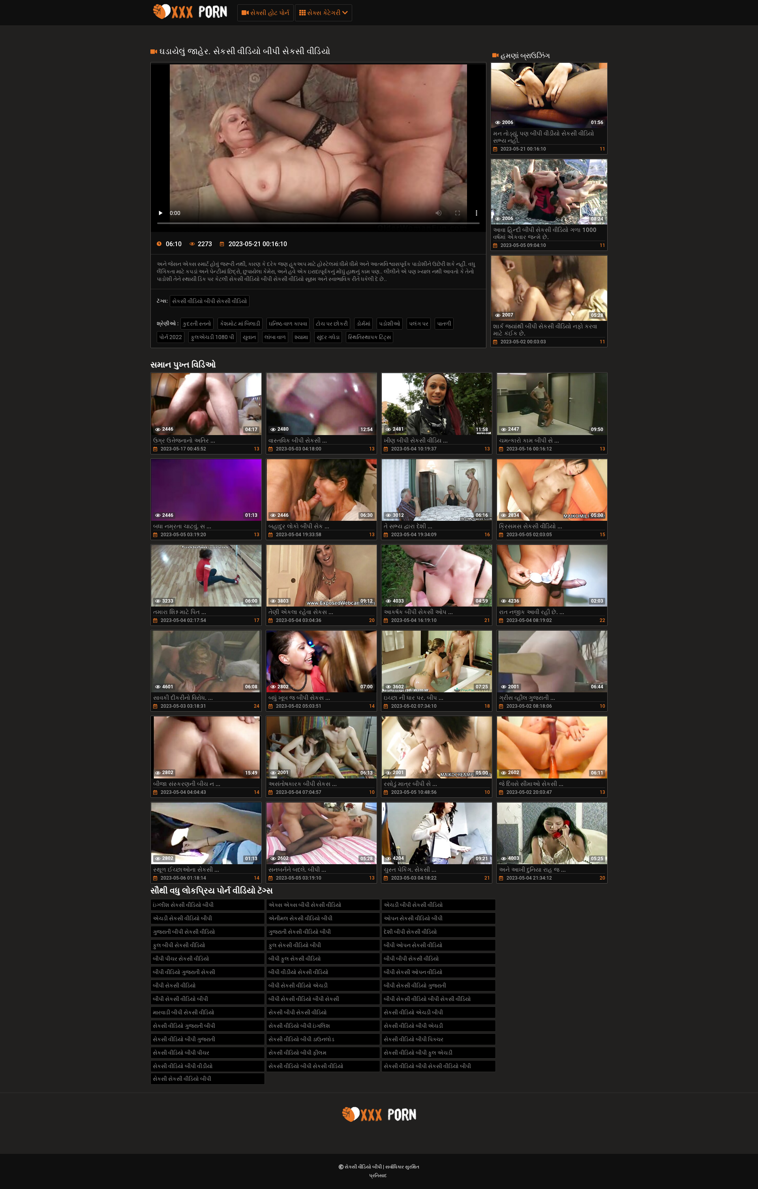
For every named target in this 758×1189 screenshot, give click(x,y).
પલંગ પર (418, 323)
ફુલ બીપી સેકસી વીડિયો (179, 945)
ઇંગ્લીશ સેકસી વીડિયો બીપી (183, 905)
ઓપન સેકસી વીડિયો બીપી (413, 918)
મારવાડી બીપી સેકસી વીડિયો (183, 1012)
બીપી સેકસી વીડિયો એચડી (298, 985)
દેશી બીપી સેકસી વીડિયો (410, 932)
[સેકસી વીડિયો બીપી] (189, 18)
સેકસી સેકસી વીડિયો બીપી (182, 1079)
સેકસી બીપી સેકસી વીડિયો (297, 1012)
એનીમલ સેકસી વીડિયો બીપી (300, 918)
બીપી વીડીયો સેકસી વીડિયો (298, 972)
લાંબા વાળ (275, 337)
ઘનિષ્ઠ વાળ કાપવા (288, 323)
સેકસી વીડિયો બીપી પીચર (181, 1053)
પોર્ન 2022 (170, 337)
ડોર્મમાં (363, 323)
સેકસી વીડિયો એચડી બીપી (413, 1012)
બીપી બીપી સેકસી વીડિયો (411, 958)
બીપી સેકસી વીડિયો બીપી (180, 999)
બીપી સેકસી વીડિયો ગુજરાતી (415, 985)
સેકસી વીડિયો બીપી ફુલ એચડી (418, 1053)
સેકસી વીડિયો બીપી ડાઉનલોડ (301, 1039)
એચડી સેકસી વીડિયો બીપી (182, 918)
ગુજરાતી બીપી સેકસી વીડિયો (184, 932)
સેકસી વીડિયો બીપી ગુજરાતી (184, 1039)
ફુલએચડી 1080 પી (212, 337)
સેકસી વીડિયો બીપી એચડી (413, 1026)
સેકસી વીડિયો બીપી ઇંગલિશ (299, 1026)
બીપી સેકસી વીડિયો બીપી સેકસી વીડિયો (427, 999)
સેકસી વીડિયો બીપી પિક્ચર (413, 1039)
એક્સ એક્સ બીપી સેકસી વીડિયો (304, 905)
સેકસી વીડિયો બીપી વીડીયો (183, 1066)
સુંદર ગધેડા (328, 337)
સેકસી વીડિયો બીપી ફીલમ (297, 1053)
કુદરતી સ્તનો (197, 323)
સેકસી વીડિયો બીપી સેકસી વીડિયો (209, 301)
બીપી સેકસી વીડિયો (174, 985)
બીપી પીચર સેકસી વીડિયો (181, 958)
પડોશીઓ (389, 323)
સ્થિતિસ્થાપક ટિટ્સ (369, 337)
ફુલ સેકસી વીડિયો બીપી (294, 945)
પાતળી (444, 323)
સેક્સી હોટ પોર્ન (269, 13)
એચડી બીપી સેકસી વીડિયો (413, 905)
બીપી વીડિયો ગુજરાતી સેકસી (184, 972)
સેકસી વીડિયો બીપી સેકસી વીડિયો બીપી (427, 1066)
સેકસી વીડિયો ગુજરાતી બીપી (184, 1026)
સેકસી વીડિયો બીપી (364, 1167)
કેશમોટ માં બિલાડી (240, 323)
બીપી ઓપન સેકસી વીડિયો (413, 945)
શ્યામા (301, 337)
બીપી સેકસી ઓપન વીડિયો (413, 972)
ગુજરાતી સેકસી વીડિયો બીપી (299, 932)
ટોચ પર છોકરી (332, 323)
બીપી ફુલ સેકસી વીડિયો (294, 958)
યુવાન (249, 337)
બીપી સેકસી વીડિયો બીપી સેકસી (303, 999)
